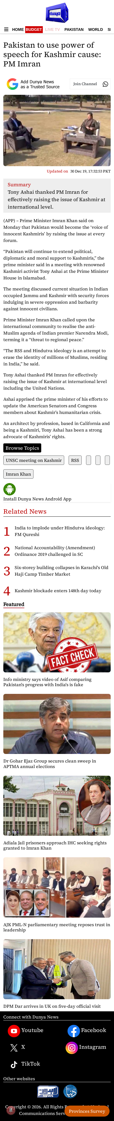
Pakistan (74, 29)
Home (18, 29)
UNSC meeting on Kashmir (34, 460)
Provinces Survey (87, 1111)
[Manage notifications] (10, 1110)
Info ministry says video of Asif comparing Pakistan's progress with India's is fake (47, 682)
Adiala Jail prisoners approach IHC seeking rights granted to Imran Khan (55, 845)
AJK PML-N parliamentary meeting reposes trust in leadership (56, 927)
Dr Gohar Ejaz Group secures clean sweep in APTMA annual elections (49, 763)
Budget (34, 29)
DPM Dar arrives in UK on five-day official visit (52, 1006)
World (95, 29)
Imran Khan (18, 474)
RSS (75, 460)
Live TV (52, 29)
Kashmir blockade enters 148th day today (58, 591)
